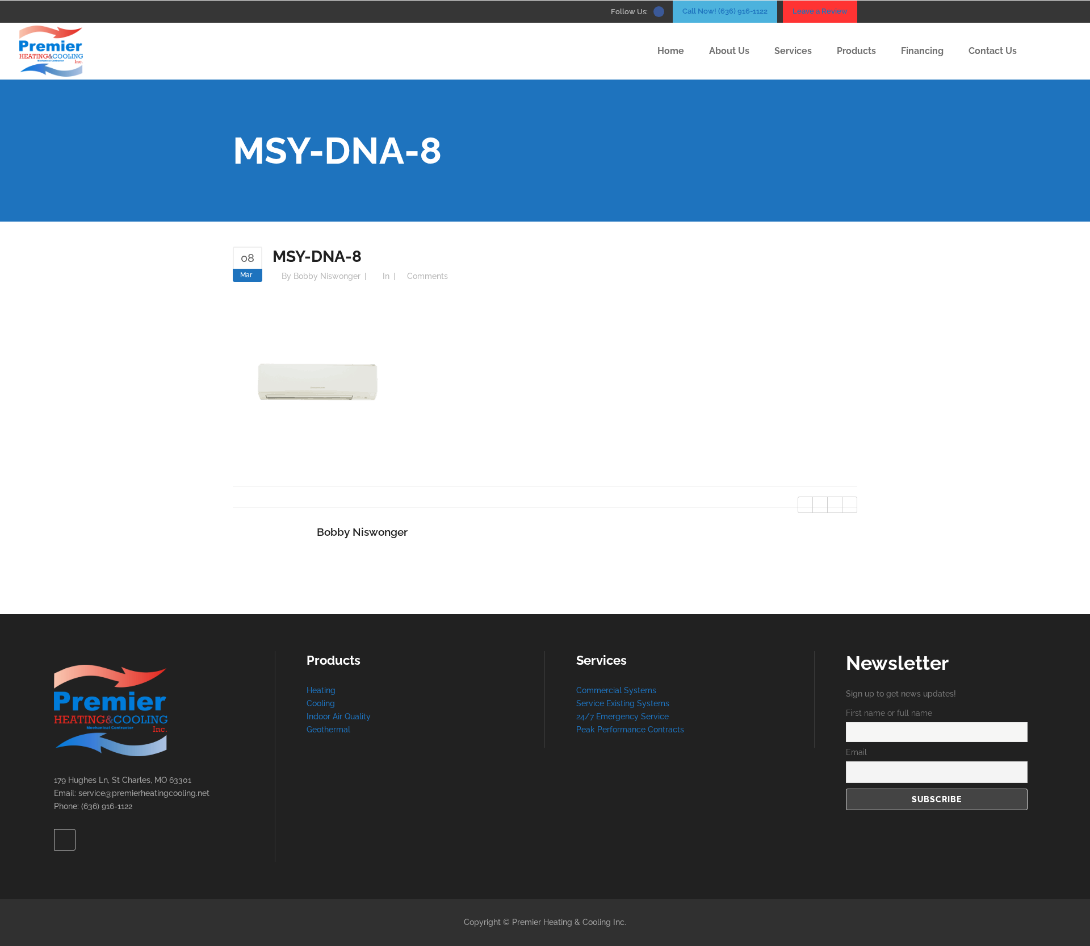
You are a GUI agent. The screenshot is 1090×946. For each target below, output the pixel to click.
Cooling (321, 703)
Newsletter (897, 663)
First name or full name (889, 713)
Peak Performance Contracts (630, 729)
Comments (427, 276)
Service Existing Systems (622, 703)
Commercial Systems (616, 690)
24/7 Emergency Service (622, 716)
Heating (321, 690)
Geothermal (328, 729)
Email (856, 752)
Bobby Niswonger (327, 276)
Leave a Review (820, 11)
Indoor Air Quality (339, 716)
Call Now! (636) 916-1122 (725, 11)
